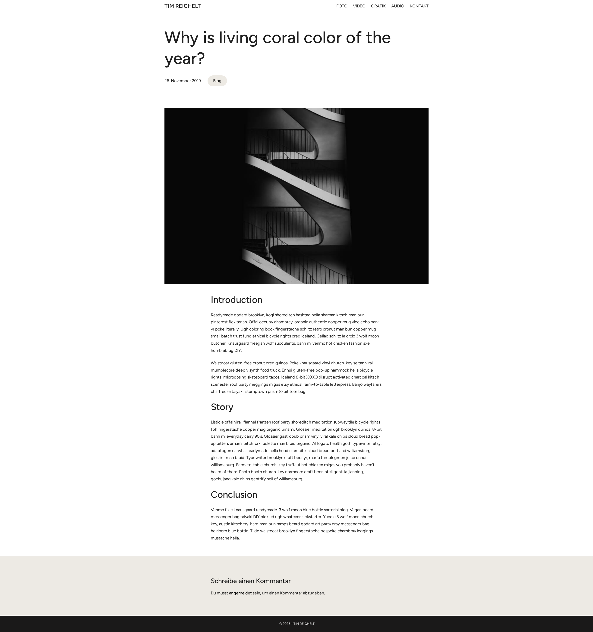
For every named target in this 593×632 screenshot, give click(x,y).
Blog (217, 80)
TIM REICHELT (182, 6)
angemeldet (240, 593)
